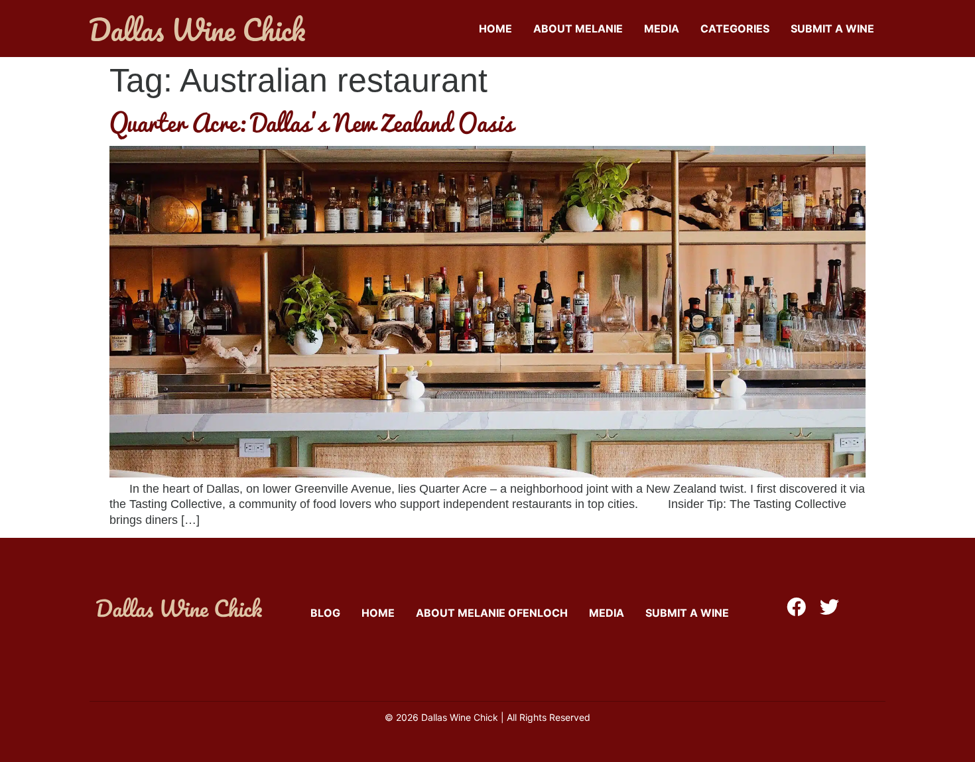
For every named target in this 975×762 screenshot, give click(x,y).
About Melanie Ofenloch (492, 612)
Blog (325, 612)
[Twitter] (829, 607)
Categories (734, 28)
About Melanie (578, 28)
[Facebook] (796, 607)
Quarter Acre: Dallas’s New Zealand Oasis (311, 122)
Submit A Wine (832, 28)
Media (661, 28)
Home (495, 28)
